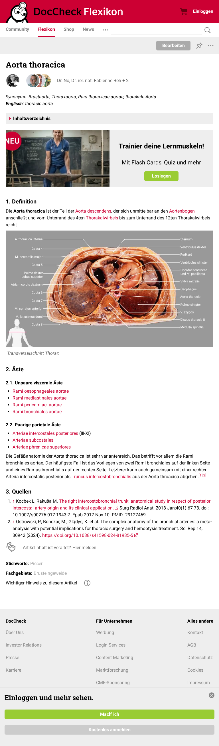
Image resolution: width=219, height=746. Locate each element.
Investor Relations (24, 645)
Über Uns (15, 632)
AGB (191, 645)
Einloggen (203, 11)
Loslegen (161, 176)
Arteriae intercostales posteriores (45, 433)
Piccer (36, 563)
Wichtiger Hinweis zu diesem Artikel (41, 583)
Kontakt (195, 632)
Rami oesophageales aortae (41, 391)
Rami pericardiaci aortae (37, 404)
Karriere (13, 670)
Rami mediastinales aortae (39, 398)
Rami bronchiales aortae (37, 411)
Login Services (110, 645)
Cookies (195, 670)
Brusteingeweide (50, 573)
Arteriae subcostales (33, 440)
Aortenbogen (182, 211)
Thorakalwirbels (102, 218)
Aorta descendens (93, 211)
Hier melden (84, 547)
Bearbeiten (173, 45)
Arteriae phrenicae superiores (42, 447)
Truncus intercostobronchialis (101, 476)
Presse (12, 657)
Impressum (198, 682)
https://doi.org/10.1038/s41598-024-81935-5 (87, 535)
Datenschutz (200, 657)
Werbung (105, 632)
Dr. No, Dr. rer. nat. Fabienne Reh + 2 (93, 80)
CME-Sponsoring (113, 682)
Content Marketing (114, 657)
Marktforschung (112, 670)
